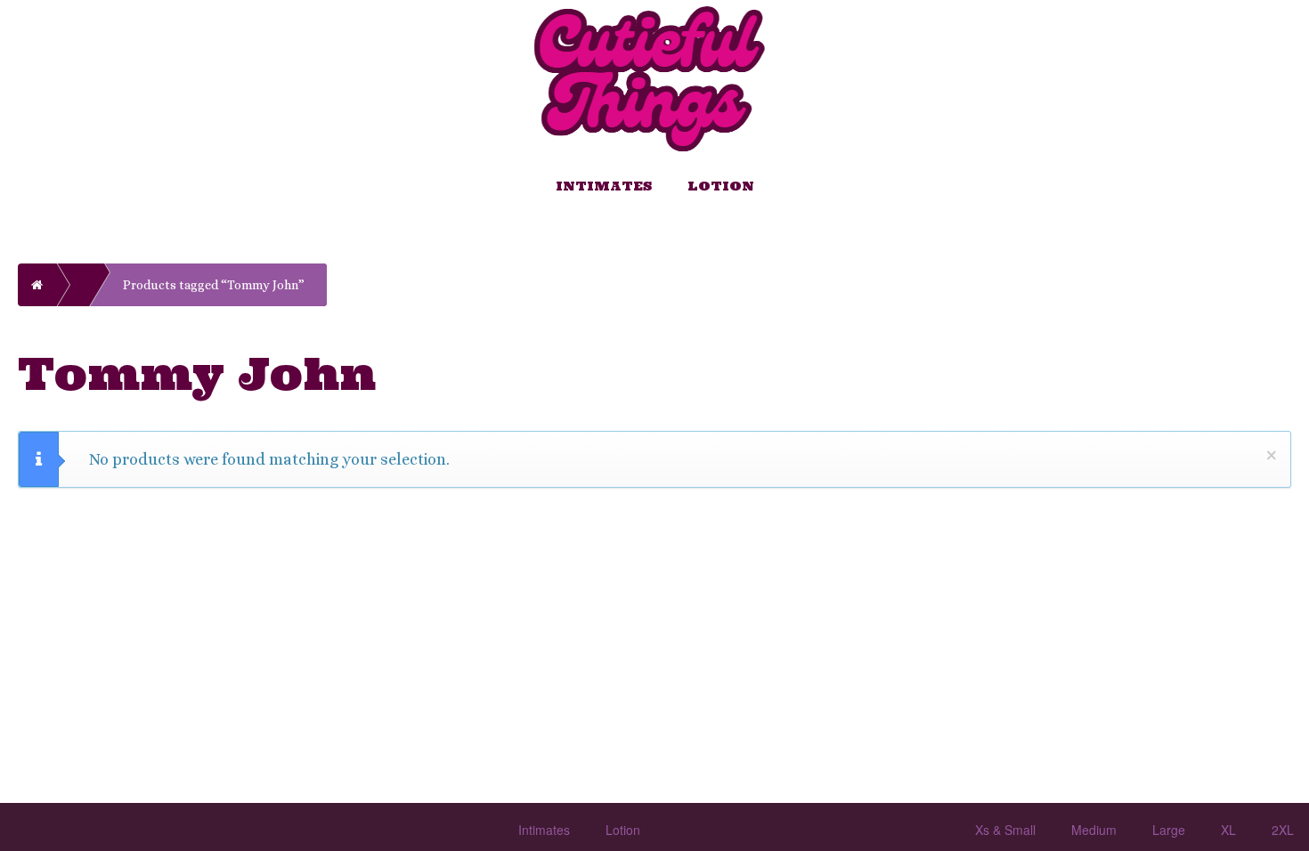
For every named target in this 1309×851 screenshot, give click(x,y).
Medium (1094, 830)
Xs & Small (1005, 830)
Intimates (604, 186)
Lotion (720, 186)
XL (1228, 830)
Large (1168, 830)
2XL (1283, 830)
